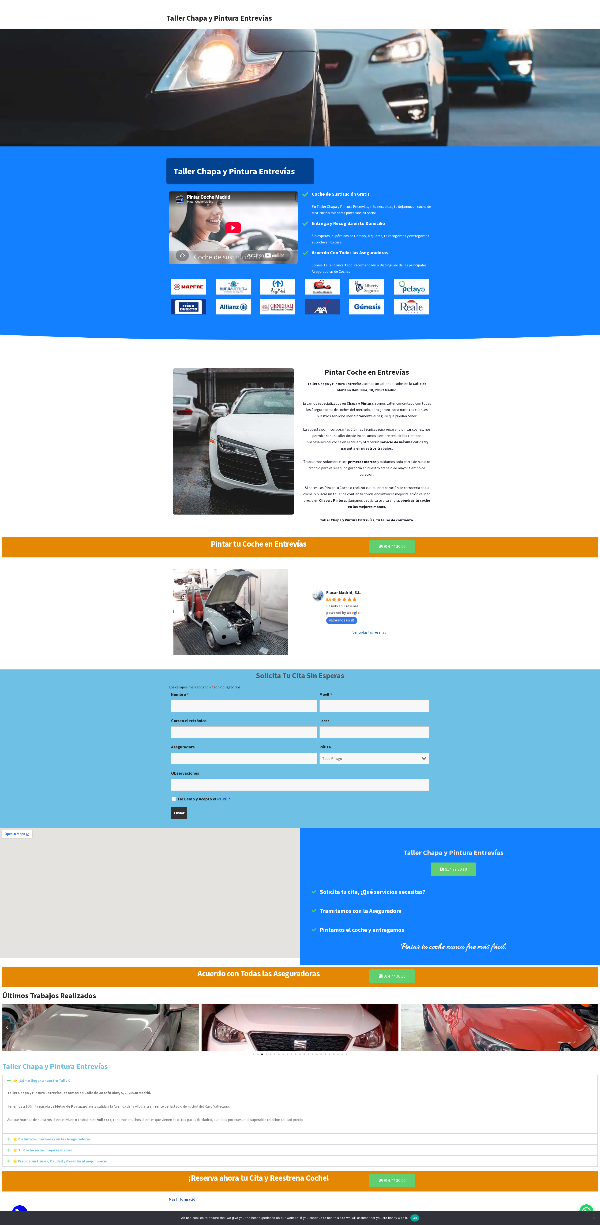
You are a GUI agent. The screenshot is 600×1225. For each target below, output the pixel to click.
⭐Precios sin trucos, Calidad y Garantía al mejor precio (60, 1161)
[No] (594, 1218)
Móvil (325, 694)
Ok (415, 1218)
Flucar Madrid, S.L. (343, 592)
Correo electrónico (188, 720)
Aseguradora (183, 747)
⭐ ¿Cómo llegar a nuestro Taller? (42, 1080)
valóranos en (339, 620)
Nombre (180, 694)
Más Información (183, 1199)
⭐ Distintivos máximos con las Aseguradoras (52, 1139)
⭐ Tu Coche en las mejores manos (42, 1150)
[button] (7, 1027)
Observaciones (185, 773)
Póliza (325, 747)
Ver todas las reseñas (369, 632)
